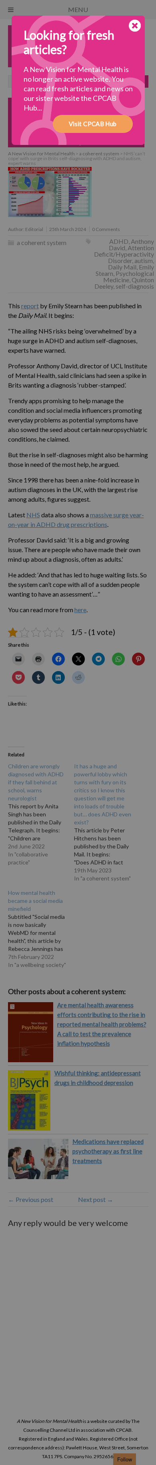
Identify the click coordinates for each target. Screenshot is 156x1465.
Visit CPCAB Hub (93, 123)
